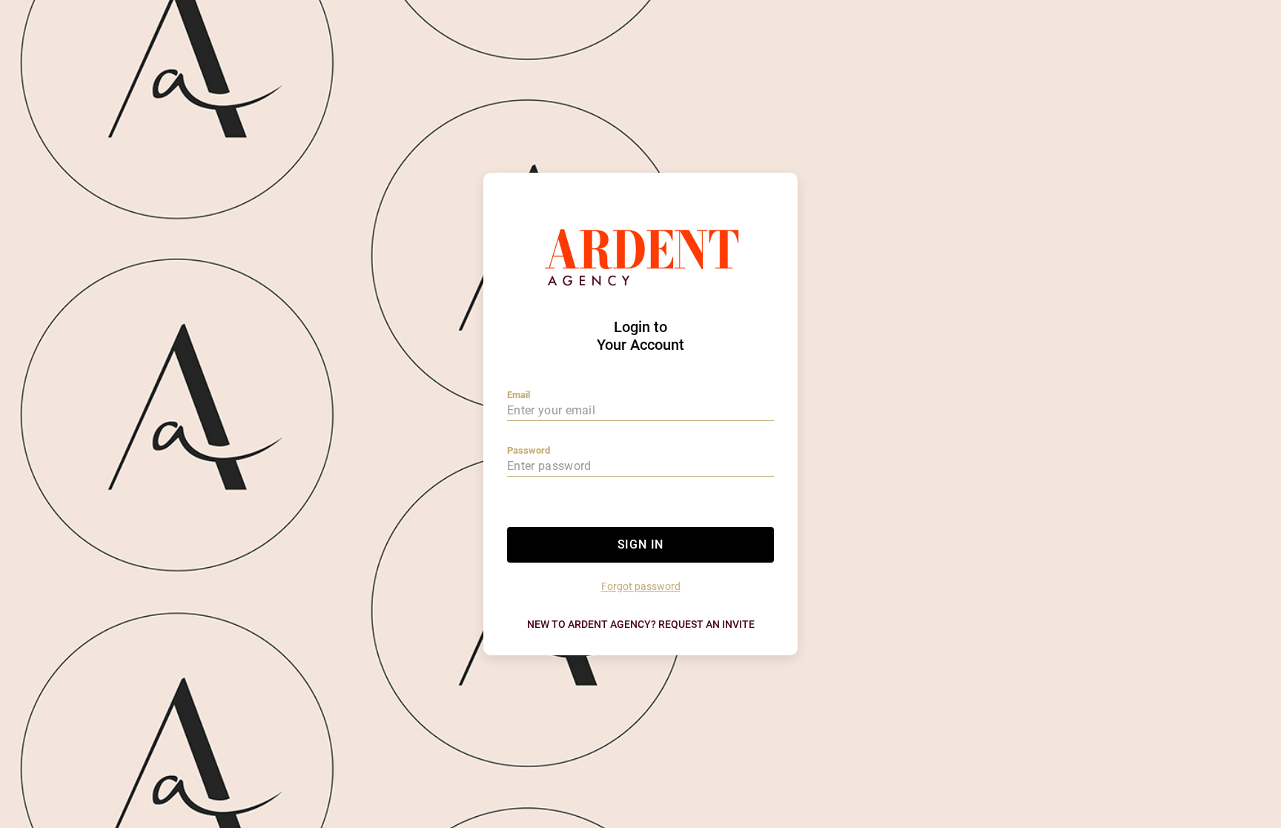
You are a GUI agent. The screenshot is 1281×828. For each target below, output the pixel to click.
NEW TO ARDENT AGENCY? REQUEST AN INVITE (641, 624)
